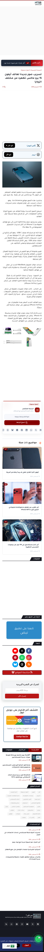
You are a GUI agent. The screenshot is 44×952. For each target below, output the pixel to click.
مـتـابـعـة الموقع (22, 673)
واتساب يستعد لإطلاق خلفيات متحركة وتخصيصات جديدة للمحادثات (23, 858)
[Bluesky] (12, 430)
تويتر (7, 806)
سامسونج (30, 810)
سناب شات (21, 810)
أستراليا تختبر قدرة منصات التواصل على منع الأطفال (22, 849)
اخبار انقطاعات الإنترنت (13, 796)
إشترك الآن (22, 696)
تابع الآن (8, 154)
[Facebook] (40, 430)
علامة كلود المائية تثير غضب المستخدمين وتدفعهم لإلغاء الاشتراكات (16, 766)
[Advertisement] (22, 31)
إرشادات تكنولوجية (28, 796)
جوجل (38, 810)
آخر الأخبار (22, 750)
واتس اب (31, 817)
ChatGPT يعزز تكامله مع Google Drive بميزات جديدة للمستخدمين (18, 756)
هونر (39, 817)
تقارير (38, 806)
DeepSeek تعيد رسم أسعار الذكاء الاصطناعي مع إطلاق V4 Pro (19, 776)
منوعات (18, 814)
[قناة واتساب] (38, 939)
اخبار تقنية (37, 799)
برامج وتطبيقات (15, 803)
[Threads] (8, 430)
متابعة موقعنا (22, 737)
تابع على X (9, 145)
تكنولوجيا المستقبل (28, 806)
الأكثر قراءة (35, 750)
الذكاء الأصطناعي (14, 799)
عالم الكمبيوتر (36, 814)
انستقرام (25, 803)
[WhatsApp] (31, 430)
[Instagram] (3, 430)
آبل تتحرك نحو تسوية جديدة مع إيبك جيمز (26, 842)
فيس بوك (26, 814)
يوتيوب (24, 817)
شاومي (12, 810)
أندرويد (38, 796)
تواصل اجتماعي (15, 806)
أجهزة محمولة (25, 70)
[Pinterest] (22, 430)
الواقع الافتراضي (35, 803)
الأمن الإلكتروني (27, 799)
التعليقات (9, 750)
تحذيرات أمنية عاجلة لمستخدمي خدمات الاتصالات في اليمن (22, 834)
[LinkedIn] (26, 430)
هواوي (10, 814)
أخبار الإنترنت (14, 792)
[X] (36, 430)
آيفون (33, 792)
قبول (27, 945)
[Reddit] (17, 430)
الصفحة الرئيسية (36, 70)
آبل (39, 792)
